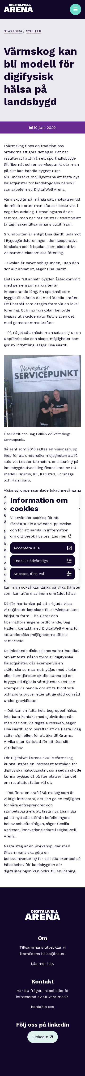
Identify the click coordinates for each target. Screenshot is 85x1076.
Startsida (13, 31)
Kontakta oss (42, 1006)
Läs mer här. (42, 963)
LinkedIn (40, 1037)
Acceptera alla (26, 548)
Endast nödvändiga (30, 560)
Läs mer (60, 536)
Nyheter (33, 31)
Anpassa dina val (28, 573)
